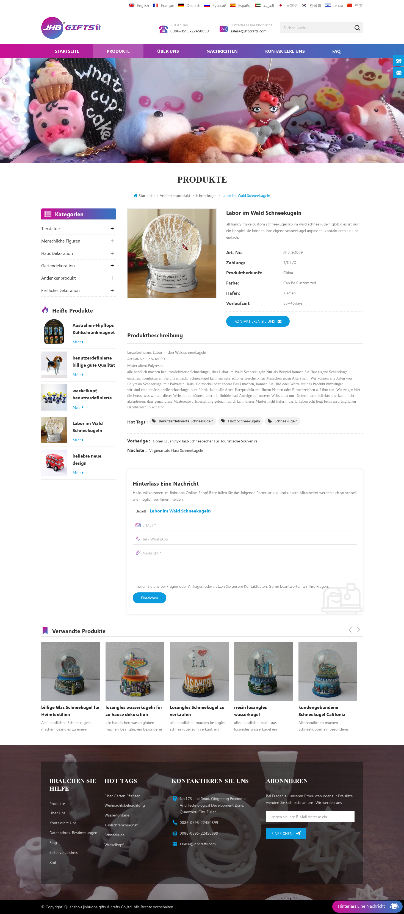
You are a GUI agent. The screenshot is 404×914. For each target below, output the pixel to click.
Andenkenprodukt (175, 195)
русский (219, 5)
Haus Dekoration (57, 253)
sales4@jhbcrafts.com (249, 31)
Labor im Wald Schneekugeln (88, 426)
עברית (338, 5)
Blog (53, 842)
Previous (350, 629)
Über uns (168, 51)
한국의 (315, 5)
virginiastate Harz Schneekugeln (176, 450)
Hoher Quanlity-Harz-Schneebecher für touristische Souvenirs (205, 441)
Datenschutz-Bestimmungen (73, 832)
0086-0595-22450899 (189, 31)
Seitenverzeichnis (63, 852)
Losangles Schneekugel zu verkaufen (133, 710)
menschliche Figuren (60, 241)
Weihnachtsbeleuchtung (124, 805)
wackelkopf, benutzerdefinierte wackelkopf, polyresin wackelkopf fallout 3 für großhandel (94, 394)
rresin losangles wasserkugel (186, 710)
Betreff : (173, 511)
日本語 (292, 5)
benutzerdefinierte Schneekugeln (186, 420)
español (244, 5)
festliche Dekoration (60, 290)
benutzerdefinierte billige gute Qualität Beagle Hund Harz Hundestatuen (94, 362)
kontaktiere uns (285, 51)
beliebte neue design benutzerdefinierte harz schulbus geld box (92, 460)
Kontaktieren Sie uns (254, 321)
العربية (268, 5)
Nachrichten (222, 51)
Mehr (77, 342)
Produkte (118, 51)
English (143, 5)
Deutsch (193, 5)
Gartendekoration (58, 266)
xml (52, 862)
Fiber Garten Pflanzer (122, 795)
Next (358, 629)
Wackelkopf (113, 844)
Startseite (67, 51)
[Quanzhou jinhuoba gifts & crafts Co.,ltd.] (71, 28)
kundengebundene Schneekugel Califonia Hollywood (257, 711)
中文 (359, 5)
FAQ (336, 51)
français (168, 5)
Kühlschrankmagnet (121, 824)
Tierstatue (50, 228)
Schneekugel (114, 834)
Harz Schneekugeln (244, 420)
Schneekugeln (286, 420)
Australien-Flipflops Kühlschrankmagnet (94, 328)
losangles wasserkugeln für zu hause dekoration (69, 710)
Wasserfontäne (116, 815)
